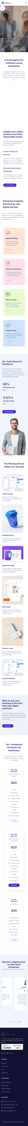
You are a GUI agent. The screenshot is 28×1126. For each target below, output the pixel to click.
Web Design (6, 607)
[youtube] (7, 1053)
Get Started (14, 34)
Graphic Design (5, 1092)
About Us (3, 1063)
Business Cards (7, 648)
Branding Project (8, 535)
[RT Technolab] (6, 2)
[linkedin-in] (9, 1053)
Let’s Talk (7, 726)
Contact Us (4, 1072)
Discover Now (9, 411)
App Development (8, 678)
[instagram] (11, 1053)
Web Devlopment (6, 1088)
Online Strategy (7, 494)
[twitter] (4, 1053)
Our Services (9, 185)
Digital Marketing (8, 565)
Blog (2, 1069)
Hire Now (14, 820)
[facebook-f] (2, 1053)
